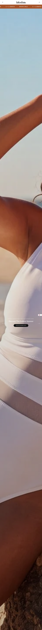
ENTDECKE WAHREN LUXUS (21, 396)
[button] (2, 2)
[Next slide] (39, 323)
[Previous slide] (3, 323)
